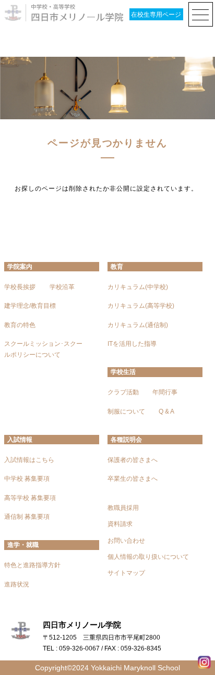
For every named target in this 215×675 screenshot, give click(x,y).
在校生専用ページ (156, 14)
